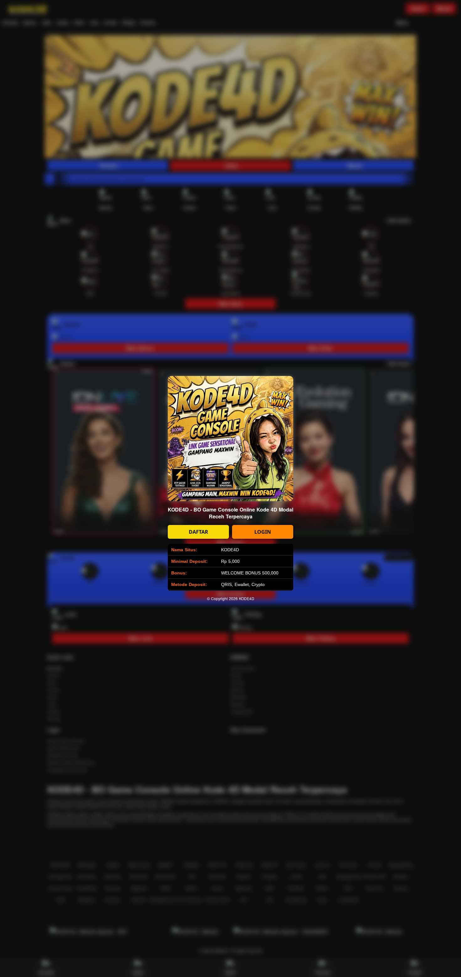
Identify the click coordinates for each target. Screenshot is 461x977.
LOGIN (262, 531)
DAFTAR (198, 531)
